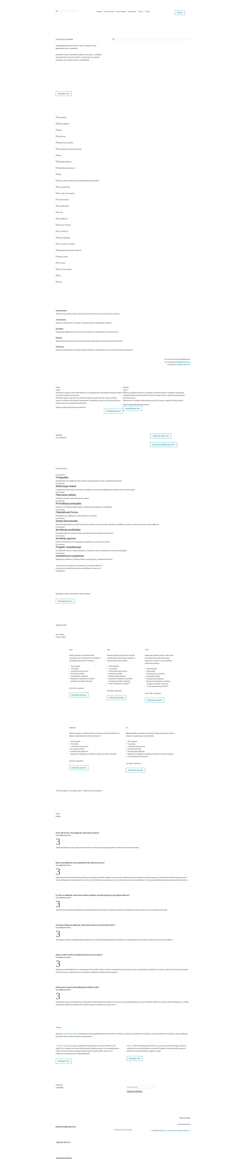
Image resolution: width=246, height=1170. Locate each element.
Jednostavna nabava (64, 1158)
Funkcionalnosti (109, 11)
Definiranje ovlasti (66, 486)
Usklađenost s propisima (70, 555)
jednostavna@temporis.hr (180, 362)
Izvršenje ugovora (66, 538)
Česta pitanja (132, 11)
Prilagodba (62, 477)
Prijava (147, 11)
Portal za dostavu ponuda (123, 1130)
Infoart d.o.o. (163, 1130)
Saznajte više (63, 93)
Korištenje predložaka (68, 529)
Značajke (99, 11)
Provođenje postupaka (68, 503)
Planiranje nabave (66, 494)
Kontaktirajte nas (113, 411)
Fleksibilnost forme (67, 512)
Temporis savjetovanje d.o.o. (180, 1130)
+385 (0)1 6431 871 (183, 365)
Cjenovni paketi (121, 11)
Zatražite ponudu (78, 695)
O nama (140, 11)
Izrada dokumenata (67, 521)
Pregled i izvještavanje (68, 547)
